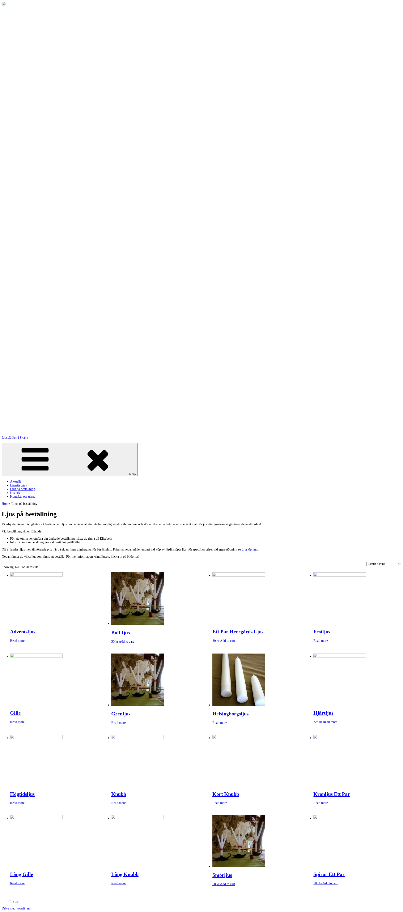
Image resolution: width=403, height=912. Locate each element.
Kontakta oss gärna (22, 496)
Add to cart (126, 641)
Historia (15, 492)
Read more (17, 640)
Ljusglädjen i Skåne (15, 437)
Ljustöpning (250, 549)
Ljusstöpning (18, 485)
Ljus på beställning (22, 489)
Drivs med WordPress (16, 908)
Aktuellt (15, 481)
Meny (132, 474)
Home (6, 503)
